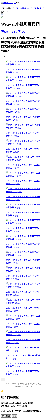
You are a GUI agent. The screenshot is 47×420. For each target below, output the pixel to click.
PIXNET (14, 384)
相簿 (6, 32)
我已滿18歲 (6, 416)
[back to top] (3, 379)
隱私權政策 (19, 386)
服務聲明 (29, 386)
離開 (14, 416)
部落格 (15, 32)
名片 (23, 32)
